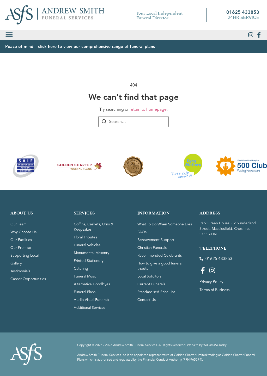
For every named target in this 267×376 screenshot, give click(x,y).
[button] (9, 35)
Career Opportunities (28, 279)
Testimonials (20, 271)
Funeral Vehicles (87, 245)
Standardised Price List (156, 292)
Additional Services (89, 307)
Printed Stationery (89, 260)
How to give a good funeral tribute (159, 266)
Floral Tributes (85, 237)
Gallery (16, 263)
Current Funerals (151, 284)
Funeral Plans (84, 292)
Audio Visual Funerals (91, 300)
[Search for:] (133, 121)
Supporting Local (24, 255)
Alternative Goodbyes (92, 284)
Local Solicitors (149, 276)
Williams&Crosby (215, 345)
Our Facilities (21, 240)
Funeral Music (85, 276)
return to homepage (148, 109)
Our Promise (20, 247)
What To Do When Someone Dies (164, 224)
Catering (81, 268)
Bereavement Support (155, 240)
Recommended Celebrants (159, 255)
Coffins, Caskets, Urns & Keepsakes (93, 227)
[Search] (104, 122)
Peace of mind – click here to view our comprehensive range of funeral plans (80, 46)
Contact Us (146, 300)
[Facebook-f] (259, 35)
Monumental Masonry (91, 253)
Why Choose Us (23, 232)
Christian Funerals (152, 247)
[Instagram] (250, 35)
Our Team (18, 224)
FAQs (142, 232)
